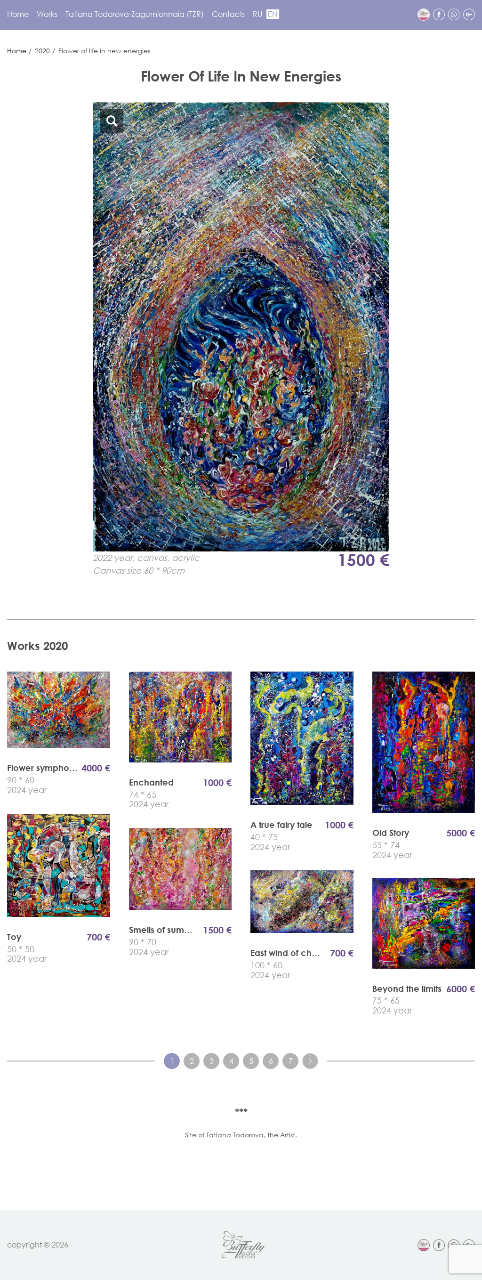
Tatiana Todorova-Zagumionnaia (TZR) (134, 14)
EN (273, 14)
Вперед (310, 1061)
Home (18, 14)
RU (257, 14)
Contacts (228, 14)
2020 (42, 51)
